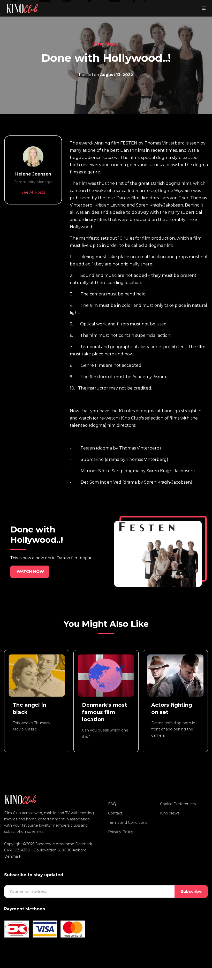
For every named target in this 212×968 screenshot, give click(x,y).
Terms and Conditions (127, 822)
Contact (115, 813)
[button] (203, 8)
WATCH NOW (30, 571)
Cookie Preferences (178, 804)
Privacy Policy (120, 831)
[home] (22, 8)
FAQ (112, 804)
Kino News (106, 44)
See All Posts (33, 192)
